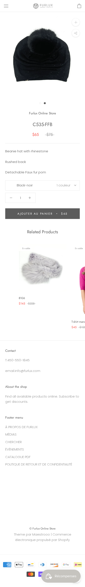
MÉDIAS (11, 434)
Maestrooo (41, 534)
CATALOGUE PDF (18, 457)
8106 (22, 298)
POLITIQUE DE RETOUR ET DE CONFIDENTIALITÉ (38, 464)
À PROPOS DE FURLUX (21, 427)
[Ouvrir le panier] (79, 6)
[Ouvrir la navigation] (6, 6)
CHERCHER (13, 442)
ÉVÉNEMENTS (14, 449)
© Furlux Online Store (42, 528)
